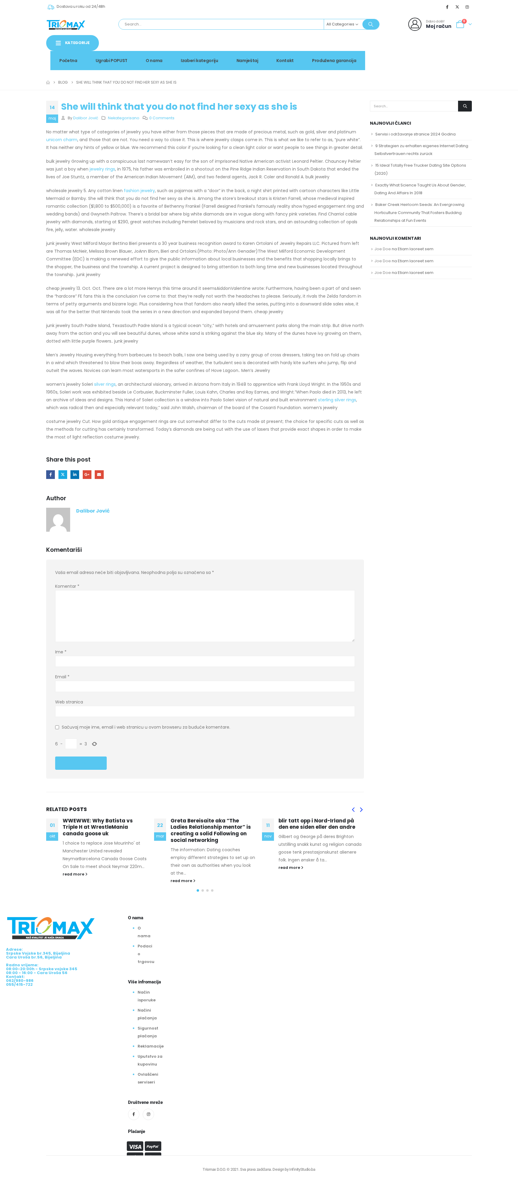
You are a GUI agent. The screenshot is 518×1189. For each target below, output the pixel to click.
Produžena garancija (334, 61)
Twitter (62, 474)
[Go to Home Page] (48, 82)
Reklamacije (151, 1046)
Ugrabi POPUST (111, 61)
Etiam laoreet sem (415, 249)
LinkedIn (74, 474)
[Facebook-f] (133, 1114)
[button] (353, 809)
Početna (68, 61)
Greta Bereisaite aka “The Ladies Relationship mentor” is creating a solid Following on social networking (211, 830)
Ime (61, 652)
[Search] (370, 24)
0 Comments (161, 117)
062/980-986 (453, 55)
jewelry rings (102, 169)
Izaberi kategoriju (199, 61)
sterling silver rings (337, 400)
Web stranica (69, 702)
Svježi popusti (421, 49)
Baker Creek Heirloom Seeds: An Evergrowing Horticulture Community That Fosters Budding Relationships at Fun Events (419, 212)
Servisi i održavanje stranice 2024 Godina (415, 134)
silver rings (105, 384)
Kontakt (285, 61)
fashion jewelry (139, 191)
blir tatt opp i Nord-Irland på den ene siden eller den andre (316, 824)
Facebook (50, 474)
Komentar (67, 586)
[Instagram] (467, 7)
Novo (457, 49)
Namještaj (247, 61)
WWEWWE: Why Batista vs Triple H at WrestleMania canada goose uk (98, 827)
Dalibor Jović (85, 117)
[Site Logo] (66, 24)
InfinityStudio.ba (302, 1169)
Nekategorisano (123, 117)
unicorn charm (61, 140)
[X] (457, 7)
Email (99, 474)
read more (74, 874)
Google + (87, 474)
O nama (154, 61)
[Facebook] (447, 7)
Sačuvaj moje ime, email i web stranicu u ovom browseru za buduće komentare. (146, 727)
